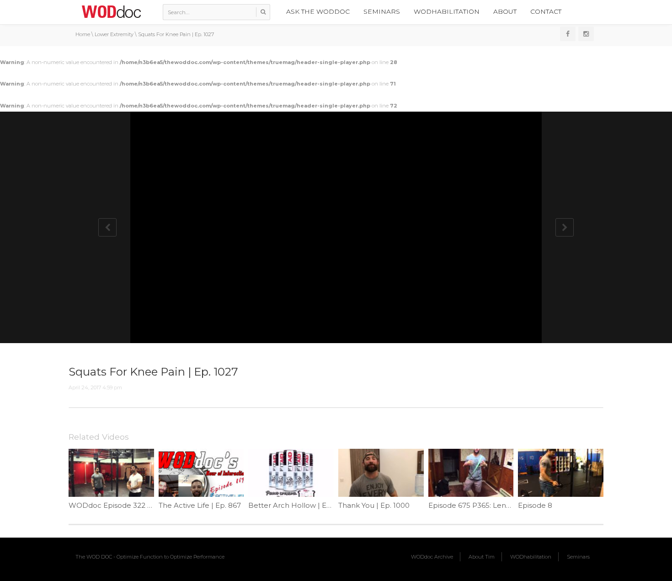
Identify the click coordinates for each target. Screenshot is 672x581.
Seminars (381, 11)
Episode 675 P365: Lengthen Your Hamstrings (507, 505)
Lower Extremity (114, 34)
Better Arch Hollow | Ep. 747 (297, 505)
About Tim (482, 557)
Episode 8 (535, 505)
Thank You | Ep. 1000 (374, 505)
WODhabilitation (447, 11)
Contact (545, 11)
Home (82, 34)
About (505, 11)
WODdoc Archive (432, 557)
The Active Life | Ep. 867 (200, 505)
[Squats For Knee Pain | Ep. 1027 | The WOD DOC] (111, 11)
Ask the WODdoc (318, 11)
